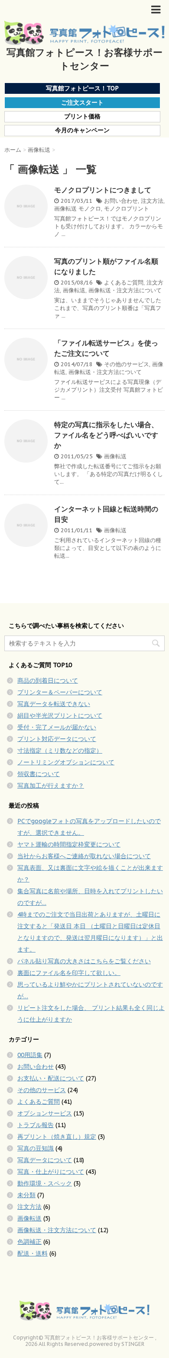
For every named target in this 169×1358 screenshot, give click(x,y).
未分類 (26, 1195)
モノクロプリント (126, 208)
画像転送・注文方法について (125, 290)
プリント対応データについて (56, 739)
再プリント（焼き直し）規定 (56, 1137)
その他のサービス (126, 364)
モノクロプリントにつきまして (102, 189)
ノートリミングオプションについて (65, 762)
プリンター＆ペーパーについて (59, 692)
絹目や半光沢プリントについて (59, 715)
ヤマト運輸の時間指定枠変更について (68, 844)
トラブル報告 (35, 1125)
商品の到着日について (47, 680)
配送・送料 (32, 1253)
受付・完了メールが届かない (56, 727)
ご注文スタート (82, 102)
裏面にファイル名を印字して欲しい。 (68, 973)
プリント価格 (82, 116)
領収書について (38, 774)
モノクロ (89, 208)
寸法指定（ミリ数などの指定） (59, 750)
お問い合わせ (121, 200)
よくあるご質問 (123, 282)
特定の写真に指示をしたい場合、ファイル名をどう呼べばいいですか (106, 435)
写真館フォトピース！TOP (82, 88)
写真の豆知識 (35, 1148)
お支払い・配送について (50, 1078)
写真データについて (44, 1160)
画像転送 (65, 208)
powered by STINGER (116, 1344)
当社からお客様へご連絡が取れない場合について (84, 856)
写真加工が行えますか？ (50, 785)
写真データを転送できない (53, 704)
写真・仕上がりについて (50, 1172)
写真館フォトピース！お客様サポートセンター (84, 59)
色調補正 (29, 1242)
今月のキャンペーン (82, 130)
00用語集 (29, 1055)
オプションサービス (44, 1113)
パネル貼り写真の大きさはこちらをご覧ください (84, 961)
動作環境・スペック (44, 1183)
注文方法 (152, 200)
